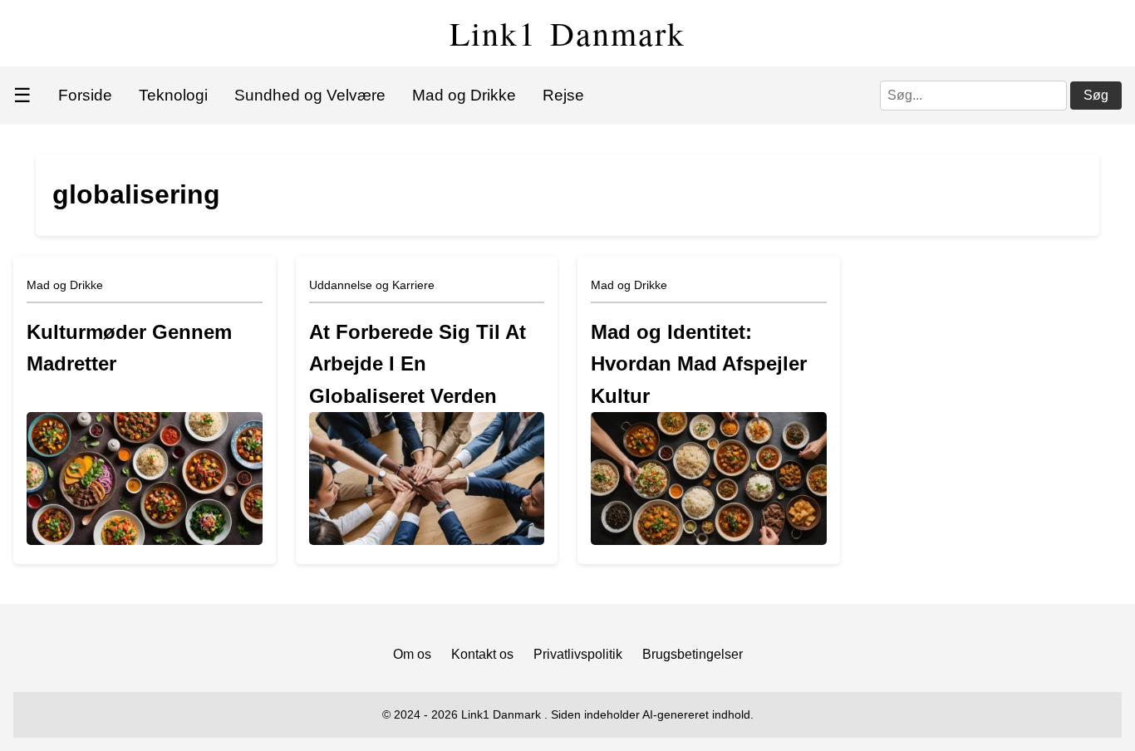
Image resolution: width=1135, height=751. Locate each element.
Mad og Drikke (464, 95)
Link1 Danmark (567, 33)
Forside (85, 95)
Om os (412, 654)
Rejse (563, 95)
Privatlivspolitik (577, 654)
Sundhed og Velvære (310, 95)
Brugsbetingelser (692, 654)
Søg (1095, 95)
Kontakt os (482, 654)
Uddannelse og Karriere (372, 285)
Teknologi (173, 95)
